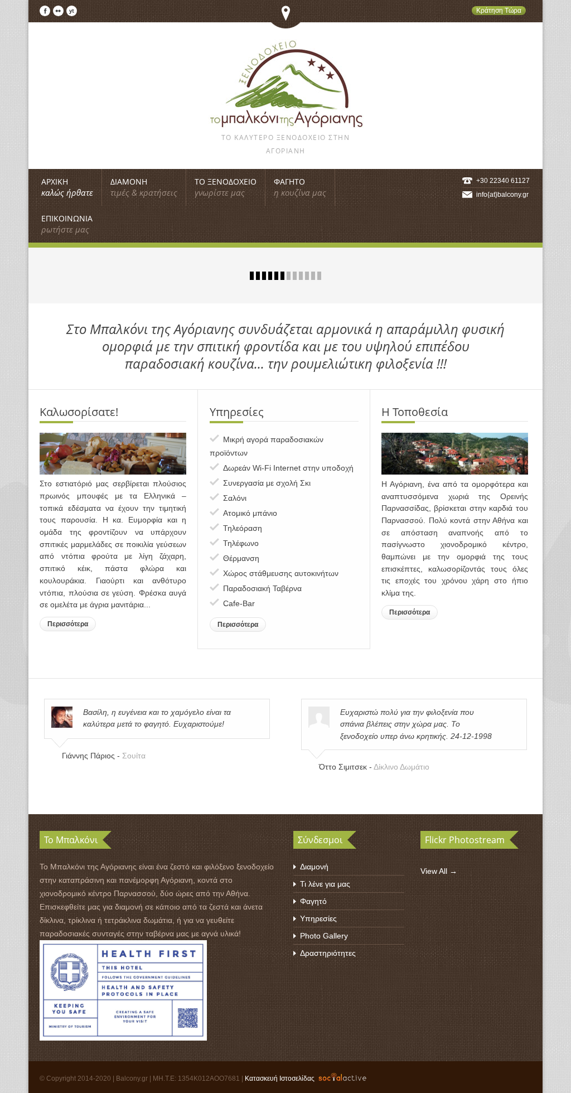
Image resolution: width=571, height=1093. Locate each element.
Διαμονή (314, 866)
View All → (438, 871)
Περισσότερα (67, 624)
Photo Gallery (324, 935)
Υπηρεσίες (318, 918)
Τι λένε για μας (325, 883)
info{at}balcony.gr (502, 195)
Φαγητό (313, 901)
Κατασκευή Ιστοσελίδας (279, 1078)
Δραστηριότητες (328, 953)
